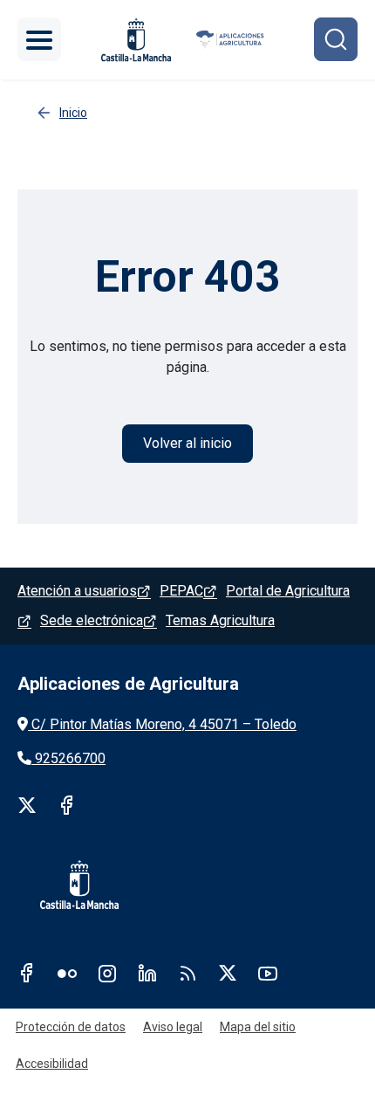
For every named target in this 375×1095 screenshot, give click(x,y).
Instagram (107, 972)
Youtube (268, 972)
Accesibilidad (52, 1064)
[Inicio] (230, 39)
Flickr (67, 972)
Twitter (27, 805)
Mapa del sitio (258, 1027)
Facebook (67, 805)
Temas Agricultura (220, 620)
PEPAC (181, 590)
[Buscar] (336, 39)
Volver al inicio (187, 443)
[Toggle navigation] (39, 39)
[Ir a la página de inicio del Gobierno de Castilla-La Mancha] (68, 884)
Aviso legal (172, 1027)
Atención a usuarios (77, 590)
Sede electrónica (91, 620)
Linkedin (147, 972)
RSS (187, 972)
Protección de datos (71, 1027)
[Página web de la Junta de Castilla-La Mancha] (136, 39)
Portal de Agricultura (288, 590)
